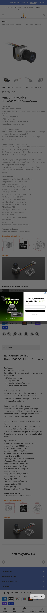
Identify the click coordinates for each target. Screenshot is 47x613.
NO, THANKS (35, 314)
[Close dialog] (45, 293)
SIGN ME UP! (35, 311)
